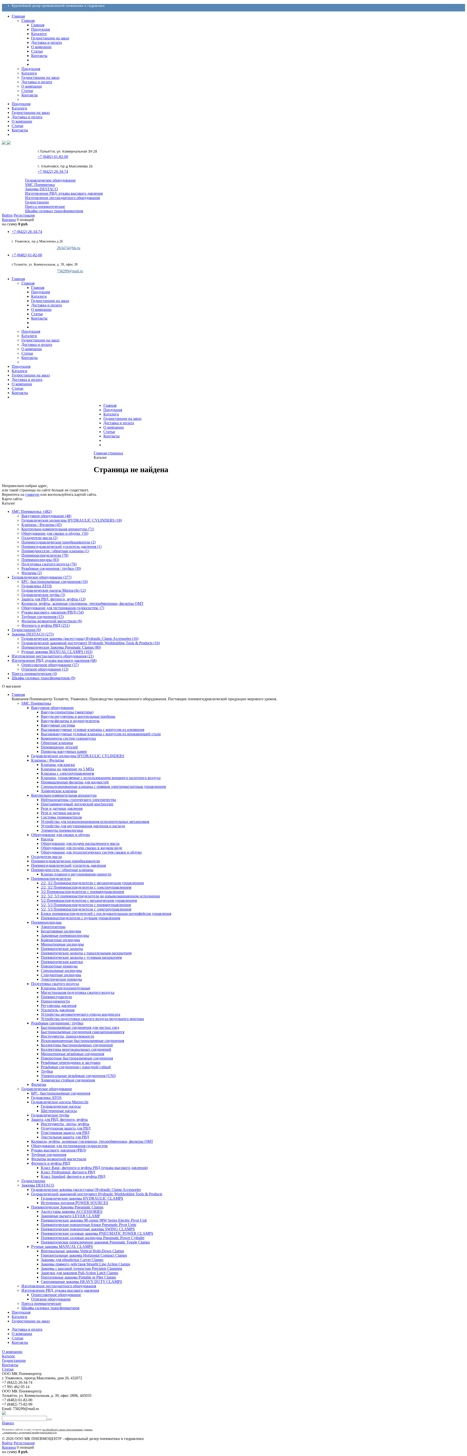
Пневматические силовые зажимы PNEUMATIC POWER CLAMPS (97, 1233)
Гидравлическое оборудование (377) (42, 577)
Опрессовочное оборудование (56, 1295)
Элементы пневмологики (62, 830)
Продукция (112, 410)
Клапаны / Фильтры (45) (41, 525)
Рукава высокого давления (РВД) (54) (52, 612)
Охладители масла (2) (39, 538)
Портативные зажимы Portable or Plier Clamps (78, 1277)
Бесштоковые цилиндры (61, 931)
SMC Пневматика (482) (32, 511)
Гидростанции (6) (26, 630)
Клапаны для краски (58, 765)
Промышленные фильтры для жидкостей (75, 782)
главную (32, 494)
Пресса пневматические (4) (34, 674)
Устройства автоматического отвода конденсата (80, 1014)
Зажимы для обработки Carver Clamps (72, 1260)
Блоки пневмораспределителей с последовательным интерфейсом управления (106, 914)
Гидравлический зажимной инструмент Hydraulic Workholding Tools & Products (96, 1194)
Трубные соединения (48, 1154)
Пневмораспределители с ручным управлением (80, 918)
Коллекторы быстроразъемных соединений (77, 1045)
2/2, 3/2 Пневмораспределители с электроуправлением (86, 887)
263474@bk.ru (68, 248)
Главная (110, 405)
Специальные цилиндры (61, 970)
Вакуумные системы (58, 725)
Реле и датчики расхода (60, 813)
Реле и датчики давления (61, 808)
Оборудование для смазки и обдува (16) (54, 533)
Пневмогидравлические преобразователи (65, 861)
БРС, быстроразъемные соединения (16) (54, 582)
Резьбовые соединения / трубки (57, 1023)
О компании (113, 427)
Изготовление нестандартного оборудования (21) (53, 656)
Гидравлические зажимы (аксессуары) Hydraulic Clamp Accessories (86, 1190)
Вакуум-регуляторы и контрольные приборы (78, 716)
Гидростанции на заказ (122, 418)
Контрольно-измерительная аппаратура (64, 795)
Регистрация (24, 215)
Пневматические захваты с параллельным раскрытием (86, 953)
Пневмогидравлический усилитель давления (68, 865)
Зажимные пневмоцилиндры (65, 935)
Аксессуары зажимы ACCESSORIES (71, 1211)
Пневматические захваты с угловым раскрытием (81, 957)
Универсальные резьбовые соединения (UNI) (78, 1076)
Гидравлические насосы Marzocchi (59, 1102)
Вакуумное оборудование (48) (46, 516)
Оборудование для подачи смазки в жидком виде (81, 848)
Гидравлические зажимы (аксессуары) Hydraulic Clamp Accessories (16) (79, 638)
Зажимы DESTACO (41, 189)
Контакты (111, 436)
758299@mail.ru (70, 271)
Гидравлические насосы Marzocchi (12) (53, 590)
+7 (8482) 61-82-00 (53, 157)
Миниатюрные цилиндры (62, 944)
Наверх (8, 1423)
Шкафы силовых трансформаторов (54, 211)
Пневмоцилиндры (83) (40, 560)
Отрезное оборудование (51, 1299)
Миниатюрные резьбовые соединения (72, 1054)
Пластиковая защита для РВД (65, 1133)
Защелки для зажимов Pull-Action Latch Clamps (79, 1273)
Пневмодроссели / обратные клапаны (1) (55, 551)
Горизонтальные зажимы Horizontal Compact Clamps (84, 1255)
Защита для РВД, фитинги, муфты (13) (53, 599)
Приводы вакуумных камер (64, 751)
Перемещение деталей (59, 747)
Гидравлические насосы (61, 1106)
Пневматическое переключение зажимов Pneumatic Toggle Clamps (95, 1242)
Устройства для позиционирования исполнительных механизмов (95, 822)
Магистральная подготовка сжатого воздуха (77, 992)
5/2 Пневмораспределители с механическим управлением (89, 900)
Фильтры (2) (31, 573)
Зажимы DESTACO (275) (33, 634)
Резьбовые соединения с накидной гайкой (76, 1067)
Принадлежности (55, 1001)
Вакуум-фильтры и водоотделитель (70, 721)
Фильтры (38, 1084)
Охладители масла (46, 857)
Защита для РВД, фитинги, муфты (59, 1119)
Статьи (109, 432)
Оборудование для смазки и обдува (60, 835)
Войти (7, 215)
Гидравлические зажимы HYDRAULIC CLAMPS (82, 1198)
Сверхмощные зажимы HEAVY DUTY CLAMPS (81, 1282)
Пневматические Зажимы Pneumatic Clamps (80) (61, 647)
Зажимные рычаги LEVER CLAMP (70, 1216)
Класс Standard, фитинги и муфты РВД (73, 1176)
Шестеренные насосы (59, 1111)
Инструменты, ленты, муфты (65, 1124)
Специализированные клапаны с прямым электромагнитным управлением (103, 786)
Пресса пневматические (45, 206)
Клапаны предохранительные (65, 988)
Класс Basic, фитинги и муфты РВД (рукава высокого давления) (94, 1168)
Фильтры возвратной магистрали (58, 1159)
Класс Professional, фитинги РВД (68, 1172)
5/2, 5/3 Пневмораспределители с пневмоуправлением (86, 905)
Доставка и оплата (118, 423)
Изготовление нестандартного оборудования (62, 198)
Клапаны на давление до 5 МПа (67, 769)
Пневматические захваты (62, 949)
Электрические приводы (61, 979)
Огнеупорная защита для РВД (65, 1128)
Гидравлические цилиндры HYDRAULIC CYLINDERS (77, 756)
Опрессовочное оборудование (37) (50, 665)
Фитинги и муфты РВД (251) (45, 625)
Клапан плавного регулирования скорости (76, 874)
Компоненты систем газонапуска (68, 738)
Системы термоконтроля (61, 817)
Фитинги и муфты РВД (50, 1163)
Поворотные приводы (59, 966)
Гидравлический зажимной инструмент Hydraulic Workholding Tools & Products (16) (90, 643)
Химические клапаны (59, 791)
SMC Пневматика (40, 185)
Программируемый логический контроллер (77, 804)
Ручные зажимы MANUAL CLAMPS (62, 1246)
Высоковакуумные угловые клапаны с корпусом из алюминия (92, 730)
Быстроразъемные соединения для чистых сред (80, 1027)
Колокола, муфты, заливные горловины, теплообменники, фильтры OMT (82, 603)
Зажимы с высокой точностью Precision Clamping (81, 1268)
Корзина (9, 220)
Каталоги (111, 414)
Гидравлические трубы (50, 1115)
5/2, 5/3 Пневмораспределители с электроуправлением (86, 909)
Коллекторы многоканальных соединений (76, 1049)
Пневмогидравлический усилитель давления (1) (61, 546)
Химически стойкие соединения (68, 1080)
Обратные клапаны (57, 743)
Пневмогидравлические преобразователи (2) (58, 542)
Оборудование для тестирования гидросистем (69, 1146)
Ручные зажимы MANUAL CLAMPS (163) (56, 652)
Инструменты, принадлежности (67, 1036)
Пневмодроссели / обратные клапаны (62, 870)
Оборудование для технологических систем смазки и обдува (91, 852)
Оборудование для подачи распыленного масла (80, 843)
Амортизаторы (53, 927)
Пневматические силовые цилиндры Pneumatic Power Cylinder (92, 1238)
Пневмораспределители (51, 878)
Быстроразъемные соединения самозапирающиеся (82, 1032)
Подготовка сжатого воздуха (55, 984)
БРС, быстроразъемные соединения (60, 1093)
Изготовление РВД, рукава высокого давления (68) (54, 660)
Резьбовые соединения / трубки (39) (51, 568)
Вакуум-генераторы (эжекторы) (67, 712)
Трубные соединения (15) (42, 617)
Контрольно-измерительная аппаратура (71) (57, 529)
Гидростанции (37, 202)
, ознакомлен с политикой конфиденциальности (29, 1432)
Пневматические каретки (62, 962)
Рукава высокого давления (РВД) (58, 1150)
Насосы (47, 839)
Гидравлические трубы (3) (43, 595)
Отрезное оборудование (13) (44, 669)
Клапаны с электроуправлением (67, 773)
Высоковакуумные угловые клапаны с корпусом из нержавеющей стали (101, 734)
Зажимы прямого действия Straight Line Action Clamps (85, 1264)
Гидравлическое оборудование (50, 180)
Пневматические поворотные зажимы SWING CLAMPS (88, 1229)
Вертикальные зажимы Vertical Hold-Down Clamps (82, 1251)
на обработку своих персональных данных (67, 1429)
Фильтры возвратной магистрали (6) (51, 621)
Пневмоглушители (56, 997)
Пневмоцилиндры (46, 922)
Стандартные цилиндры (61, 975)
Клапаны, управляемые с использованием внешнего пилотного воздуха (101, 778)
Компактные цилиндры (60, 940)
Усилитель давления (57, 1010)
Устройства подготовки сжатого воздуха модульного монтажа (92, 1019)
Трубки (47, 1071)
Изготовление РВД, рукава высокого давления (64, 193)
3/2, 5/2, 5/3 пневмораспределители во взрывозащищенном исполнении (100, 896)
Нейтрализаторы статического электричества (78, 800)
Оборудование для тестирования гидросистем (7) (62, 608)
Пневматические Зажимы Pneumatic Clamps (67, 1207)
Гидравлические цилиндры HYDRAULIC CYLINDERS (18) (71, 520)
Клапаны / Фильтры (47, 760)
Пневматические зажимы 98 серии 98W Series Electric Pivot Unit (94, 1220)
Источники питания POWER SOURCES (74, 1203)
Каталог (8, 1356)
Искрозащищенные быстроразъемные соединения (82, 1041)
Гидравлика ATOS (36, 586)
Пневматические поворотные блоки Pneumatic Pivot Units (88, 1225)
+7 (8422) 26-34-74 (53, 171)
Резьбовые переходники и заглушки (70, 1062)
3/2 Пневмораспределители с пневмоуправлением (82, 892)
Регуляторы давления (58, 1006)
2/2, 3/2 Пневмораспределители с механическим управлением (92, 883)
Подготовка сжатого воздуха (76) (49, 564)
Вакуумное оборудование (52, 708)
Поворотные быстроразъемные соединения (77, 1058)
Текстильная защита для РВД (65, 1137)
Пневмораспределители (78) (44, 555)
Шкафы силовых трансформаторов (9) (43, 678)
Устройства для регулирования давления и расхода (83, 826)
